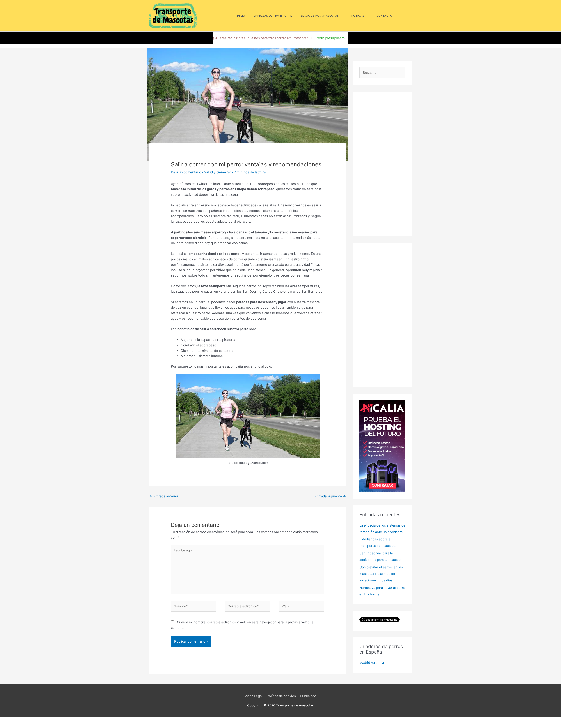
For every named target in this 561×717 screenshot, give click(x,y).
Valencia (377, 663)
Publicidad (308, 696)
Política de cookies (281, 696)
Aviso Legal (254, 696)
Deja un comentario (186, 172)
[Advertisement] (382, 163)
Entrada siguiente (330, 496)
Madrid (364, 663)
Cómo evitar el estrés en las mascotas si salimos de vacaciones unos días (381, 573)
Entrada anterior (163, 496)
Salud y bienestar (217, 172)
